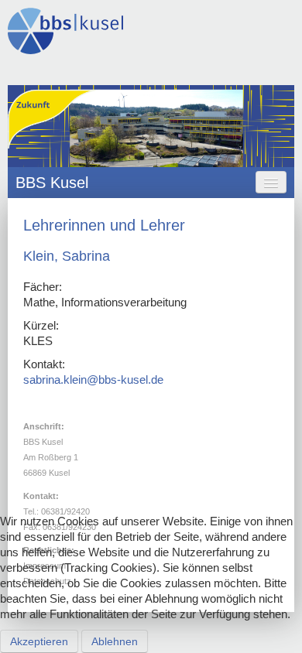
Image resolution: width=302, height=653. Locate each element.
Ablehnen (114, 641)
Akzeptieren (39, 641)
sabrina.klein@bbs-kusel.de (93, 379)
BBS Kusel (51, 182)
